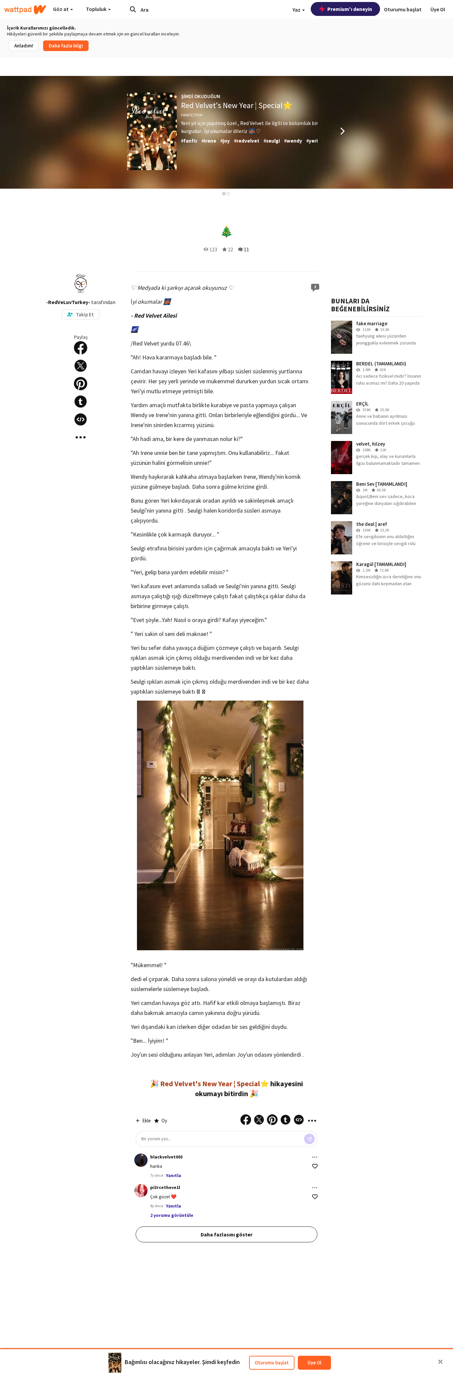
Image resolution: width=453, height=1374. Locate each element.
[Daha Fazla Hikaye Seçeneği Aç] (80, 437)
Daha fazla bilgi (66, 45)
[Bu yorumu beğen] (315, 1166)
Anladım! (23, 45)
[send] (309, 1139)
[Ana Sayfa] (25, 10)
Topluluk (96, 9)
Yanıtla (173, 1175)
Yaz (296, 9)
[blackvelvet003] (141, 1160)
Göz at (61, 9)
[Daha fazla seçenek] (314, 1157)
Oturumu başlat (272, 1362)
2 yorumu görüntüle (171, 1215)
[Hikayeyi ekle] (80, 419)
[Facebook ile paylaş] (80, 347)
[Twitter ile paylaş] (80, 365)
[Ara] (133, 9)
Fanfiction (191, 114)
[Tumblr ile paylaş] (80, 401)
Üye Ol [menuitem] (437, 9)
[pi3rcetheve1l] (141, 1190)
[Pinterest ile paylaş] (80, 383)
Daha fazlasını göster (226, 1234)
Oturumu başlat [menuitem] (402, 9)
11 (246, 249)
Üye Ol (314, 1362)
